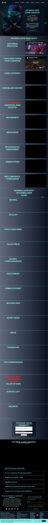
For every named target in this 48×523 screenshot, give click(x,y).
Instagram (42, 515)
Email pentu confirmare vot (20, 431)
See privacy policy (11, 521)
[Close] (46, 521)
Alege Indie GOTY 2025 (20, 425)
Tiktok (41, 516)
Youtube (41, 517)
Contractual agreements (32, 518)
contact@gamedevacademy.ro (23, 518)
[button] (24, 435)
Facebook (42, 514)
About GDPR (32, 516)
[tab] (14, 468)
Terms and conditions (32, 515)
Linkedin (41, 518)
